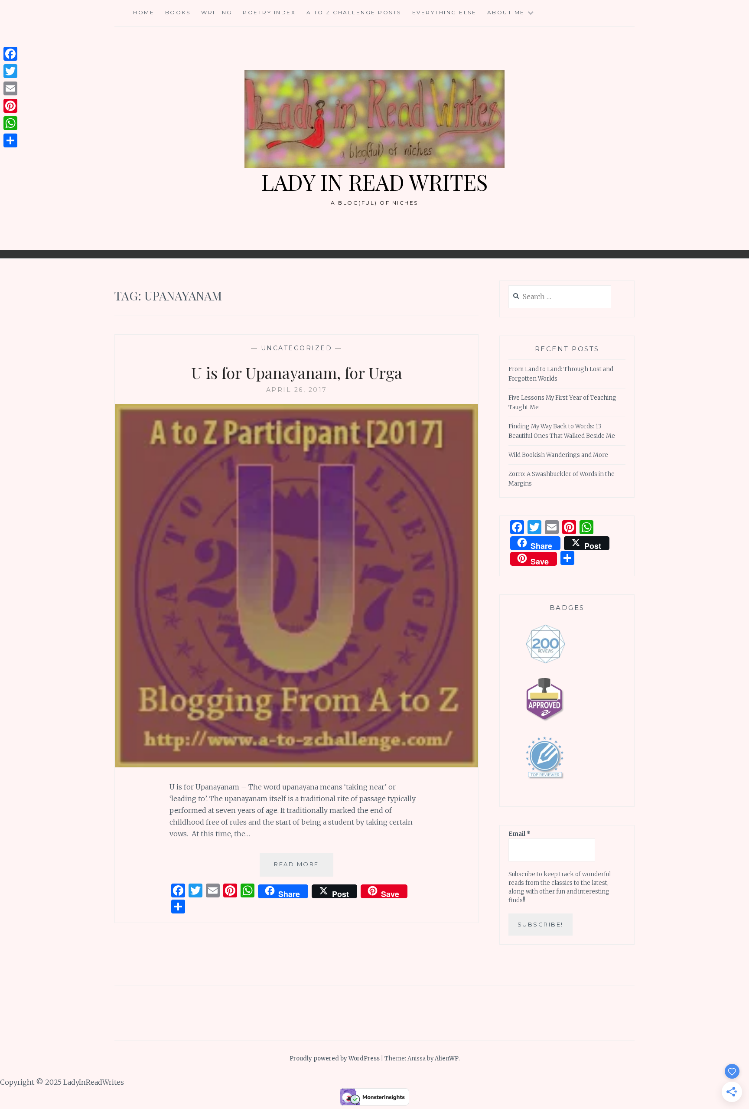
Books (178, 12)
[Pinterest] (10, 105)
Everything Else (444, 12)
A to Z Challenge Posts (353, 12)
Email (519, 834)
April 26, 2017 (296, 390)
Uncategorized (296, 348)
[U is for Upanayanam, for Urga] (296, 764)
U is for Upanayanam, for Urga (296, 372)
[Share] (10, 140)
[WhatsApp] (10, 123)
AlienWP (447, 1058)
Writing (216, 12)
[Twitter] (10, 71)
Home (143, 12)
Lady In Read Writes (374, 181)
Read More (303, 868)
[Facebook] (10, 53)
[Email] (10, 88)
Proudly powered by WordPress (335, 1058)
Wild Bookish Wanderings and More (558, 455)
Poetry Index (269, 12)
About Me (506, 12)
